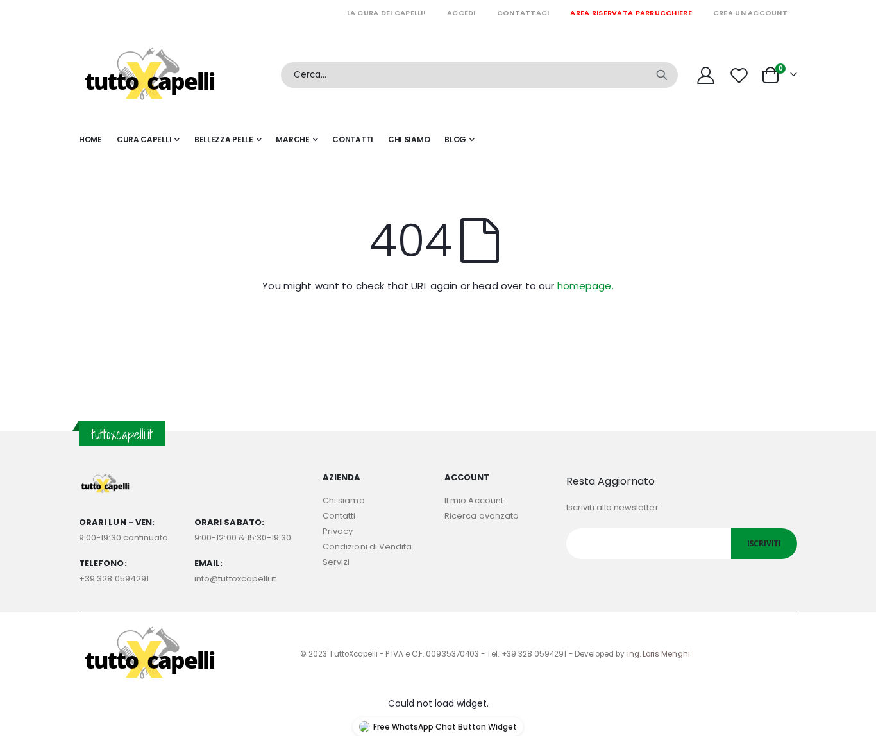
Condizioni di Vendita (367, 546)
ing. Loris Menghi (658, 654)
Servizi (336, 562)
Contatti (339, 516)
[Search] (662, 75)
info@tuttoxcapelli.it (235, 579)
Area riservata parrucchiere (630, 13)
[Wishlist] (740, 75)
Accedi (461, 13)
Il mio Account (473, 500)
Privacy (338, 531)
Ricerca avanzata (481, 516)
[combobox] (479, 75)
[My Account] (705, 75)
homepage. (585, 285)
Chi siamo (344, 500)
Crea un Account (750, 13)
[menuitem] (459, 139)
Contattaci (523, 13)
